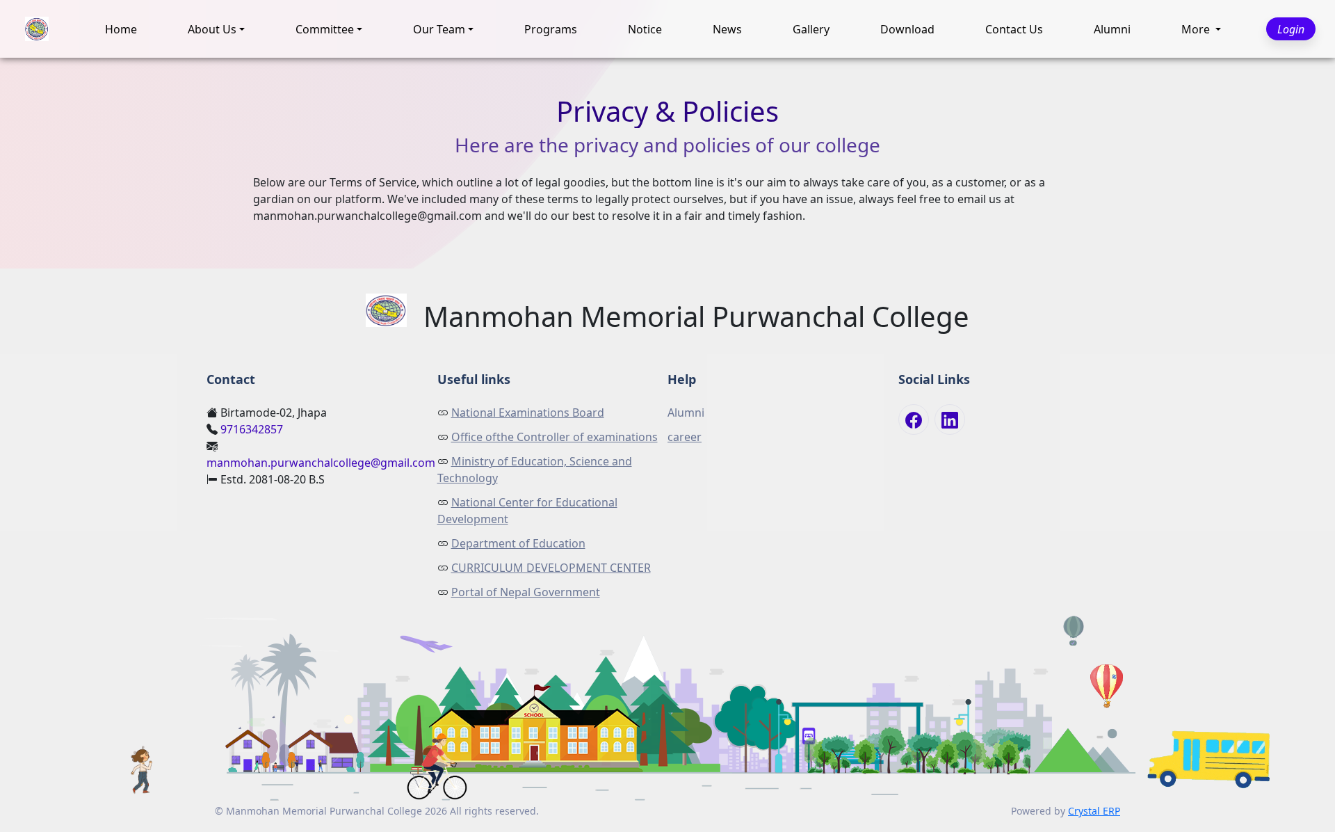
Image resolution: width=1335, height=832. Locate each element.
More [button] (1197, 29)
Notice (645, 29)
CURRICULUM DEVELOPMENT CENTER (551, 567)
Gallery (811, 29)
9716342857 (251, 429)
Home (121, 29)
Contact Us (1014, 29)
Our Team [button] (439, 29)
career (685, 437)
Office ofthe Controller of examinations (554, 437)
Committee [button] (325, 29)
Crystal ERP (1094, 810)
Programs (550, 29)
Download (907, 29)
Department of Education (518, 543)
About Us (212, 29)
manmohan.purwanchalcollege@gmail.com (321, 462)
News (727, 29)
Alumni (1112, 29)
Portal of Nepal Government (525, 592)
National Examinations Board (527, 412)
